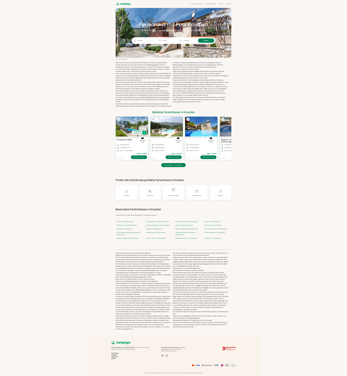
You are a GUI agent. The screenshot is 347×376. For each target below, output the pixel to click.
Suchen (206, 40)
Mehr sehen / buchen (139, 157)
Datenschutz (114, 356)
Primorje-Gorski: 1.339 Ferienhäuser (186, 222)
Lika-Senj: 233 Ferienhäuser (184, 225)
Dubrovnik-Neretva (155, 138)
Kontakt (221, 4)
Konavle (164, 138)
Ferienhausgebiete (210, 4)
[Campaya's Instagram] (166, 355)
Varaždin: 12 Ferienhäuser (154, 229)
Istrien (125, 138)
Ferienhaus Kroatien (193, 69)
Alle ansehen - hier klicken (173, 165)
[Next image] (228, 138)
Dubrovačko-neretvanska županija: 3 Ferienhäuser (128, 234)
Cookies (113, 358)
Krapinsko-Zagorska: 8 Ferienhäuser (186, 229)
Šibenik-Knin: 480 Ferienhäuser (127, 225)
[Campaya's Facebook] (162, 355)
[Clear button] (150, 40)
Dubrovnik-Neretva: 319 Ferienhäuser (158, 225)
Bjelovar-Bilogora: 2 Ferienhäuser (127, 238)
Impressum (114, 355)
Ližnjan (130, 138)
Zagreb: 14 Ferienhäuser (124, 229)
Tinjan (199, 138)
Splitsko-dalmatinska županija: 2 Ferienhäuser (185, 234)
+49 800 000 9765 (129, 347)
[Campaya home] (123, 4)
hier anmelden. (165, 349)
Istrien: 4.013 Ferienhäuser (125, 222)
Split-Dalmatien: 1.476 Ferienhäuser (157, 222)
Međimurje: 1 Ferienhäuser (213, 238)
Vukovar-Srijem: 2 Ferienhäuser (156, 238)
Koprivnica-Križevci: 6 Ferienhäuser (216, 229)
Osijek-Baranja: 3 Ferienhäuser (155, 232)
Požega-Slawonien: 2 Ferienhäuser (186, 238)
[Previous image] (119, 138)
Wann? (165, 40)
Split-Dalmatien (225, 138)
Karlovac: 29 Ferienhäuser (213, 225)
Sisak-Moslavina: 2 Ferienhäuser (215, 232)
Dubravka (171, 138)
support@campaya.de (116, 349)
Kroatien (125, 59)
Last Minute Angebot (196, 4)
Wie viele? (186, 40)
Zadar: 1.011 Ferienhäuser (213, 222)
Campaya (118, 59)
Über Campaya (115, 353)
